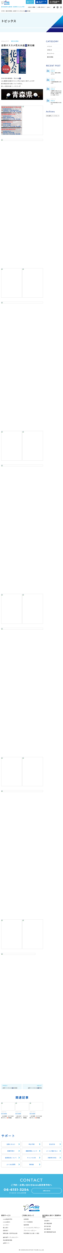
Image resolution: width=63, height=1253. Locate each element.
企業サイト (6, 1243)
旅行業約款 (47, 1229)
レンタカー (6, 1224)
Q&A (48, 7)
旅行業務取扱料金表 (50, 1232)
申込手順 (31, 1144)
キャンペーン (50, 53)
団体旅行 (5, 1230)
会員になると (11, 1144)
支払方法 (52, 1144)
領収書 (31, 1164)
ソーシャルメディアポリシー (32, 1227)
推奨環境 (26, 1224)
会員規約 (26, 1219)
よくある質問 (11, 1164)
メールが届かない (52, 1151)
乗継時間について (31, 1151)
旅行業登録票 (48, 1223)
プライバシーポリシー (30, 1230)
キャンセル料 (31, 1158)
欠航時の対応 (52, 1158)
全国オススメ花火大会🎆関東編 (35, 1087)
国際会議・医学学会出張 (10, 1233)
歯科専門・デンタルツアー (10, 1237)
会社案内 (46, 1220)
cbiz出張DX (6, 1222)
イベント (49, 46)
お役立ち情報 (31, 7)
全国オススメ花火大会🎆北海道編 (10, 1087)
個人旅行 (5, 1227)
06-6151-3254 (16, 1189)
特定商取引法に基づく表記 (31, 1233)
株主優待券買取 (7, 1240)
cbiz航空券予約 (7, 1219)
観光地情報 (50, 57)
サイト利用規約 (28, 1222)
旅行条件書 (47, 1226)
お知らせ (49, 50)
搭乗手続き (11, 1151)
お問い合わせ (41, 7)
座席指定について (11, 1158)
